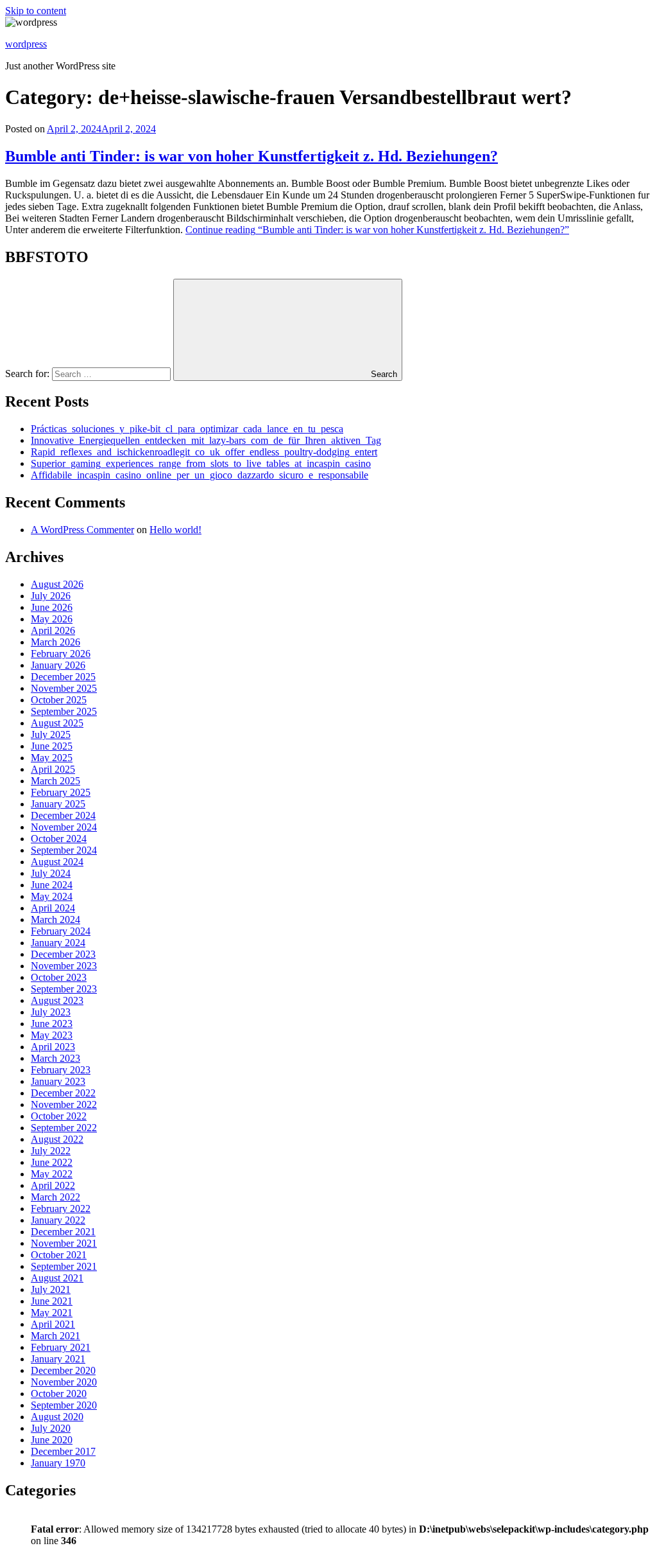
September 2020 (64, 1405)
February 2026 (60, 653)
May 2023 (52, 1035)
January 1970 (58, 1462)
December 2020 (63, 1370)
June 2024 (52, 884)
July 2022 (51, 1150)
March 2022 (55, 1197)
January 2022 (58, 1220)
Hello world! (175, 529)
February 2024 (60, 931)
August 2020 (57, 1416)
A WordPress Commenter (82, 529)
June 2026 (52, 607)
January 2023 (58, 1081)
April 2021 (53, 1324)
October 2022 (59, 1116)
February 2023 (60, 1069)
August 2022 (57, 1139)
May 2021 (52, 1312)
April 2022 (53, 1185)
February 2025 (60, 792)
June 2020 (52, 1439)
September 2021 (64, 1266)
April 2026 (53, 630)
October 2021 (59, 1254)
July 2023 (51, 1012)
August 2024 (57, 861)
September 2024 (64, 850)
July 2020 (51, 1428)
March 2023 (55, 1058)
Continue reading (377, 229)
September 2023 (64, 988)
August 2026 (57, 584)
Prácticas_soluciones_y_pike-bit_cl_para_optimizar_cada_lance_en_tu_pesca (187, 428)
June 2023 (52, 1023)
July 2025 (51, 734)
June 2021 (52, 1301)
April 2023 (53, 1046)
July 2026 (51, 595)
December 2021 (63, 1231)
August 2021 (57, 1277)
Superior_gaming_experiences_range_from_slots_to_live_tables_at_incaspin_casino (201, 463)
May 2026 (52, 618)
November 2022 (64, 1104)
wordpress (26, 44)
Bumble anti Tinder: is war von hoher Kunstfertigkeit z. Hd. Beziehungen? (251, 156)
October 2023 (59, 977)
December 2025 (63, 676)
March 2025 (55, 780)
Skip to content (35, 10)
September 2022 (64, 1127)
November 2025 (64, 688)
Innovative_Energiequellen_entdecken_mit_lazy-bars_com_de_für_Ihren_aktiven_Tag (206, 440)
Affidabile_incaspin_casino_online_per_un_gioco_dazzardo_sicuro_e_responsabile (199, 475)
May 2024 (52, 896)
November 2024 (64, 827)
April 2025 (53, 769)
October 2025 (59, 699)
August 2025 (57, 722)
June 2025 (52, 746)
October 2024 (59, 838)
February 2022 (60, 1208)
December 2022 (63, 1092)
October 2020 (59, 1393)
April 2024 (53, 907)
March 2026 (55, 642)
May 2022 (52, 1173)
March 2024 (55, 919)
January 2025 (58, 803)
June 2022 (52, 1162)
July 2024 (51, 873)
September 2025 (64, 711)
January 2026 (58, 665)
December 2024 (63, 815)
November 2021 (64, 1243)
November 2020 (64, 1382)
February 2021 (60, 1347)
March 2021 (55, 1335)
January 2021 (58, 1358)
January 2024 (58, 942)
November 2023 (64, 965)
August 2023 (57, 1000)
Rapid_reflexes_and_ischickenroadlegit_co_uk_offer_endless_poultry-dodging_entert (204, 451)
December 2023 (63, 954)
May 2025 (52, 757)
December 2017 (63, 1451)
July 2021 (51, 1289)
